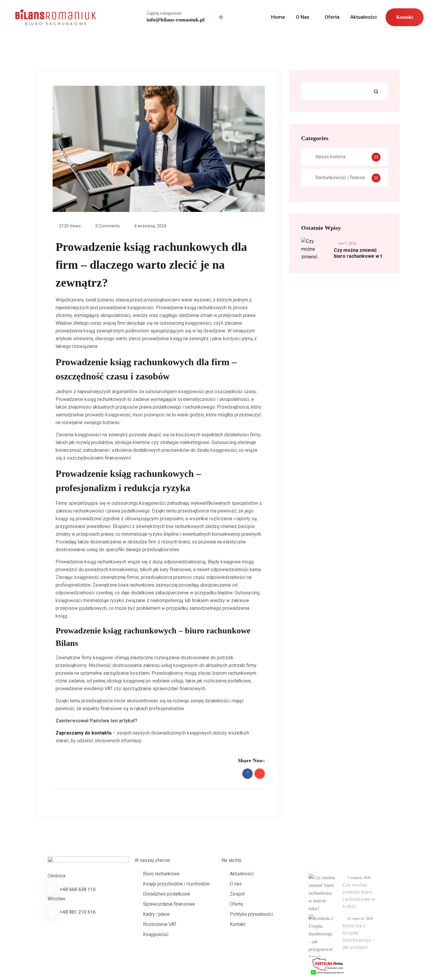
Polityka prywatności (251, 914)
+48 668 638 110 (77, 889)
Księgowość (156, 934)
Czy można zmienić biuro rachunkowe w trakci (358, 895)
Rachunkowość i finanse (340, 177)
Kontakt (404, 17)
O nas (302, 17)
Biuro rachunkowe (161, 874)
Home (278, 17)
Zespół (237, 894)
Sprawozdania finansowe (169, 904)
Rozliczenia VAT (160, 924)
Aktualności (363, 17)
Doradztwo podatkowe (166, 894)
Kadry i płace (156, 914)
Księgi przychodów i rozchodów (176, 884)
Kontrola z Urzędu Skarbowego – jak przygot (358, 936)
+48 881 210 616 (77, 912)
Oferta (332, 17)
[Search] (376, 91)
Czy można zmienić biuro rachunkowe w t (358, 253)
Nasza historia (330, 157)
